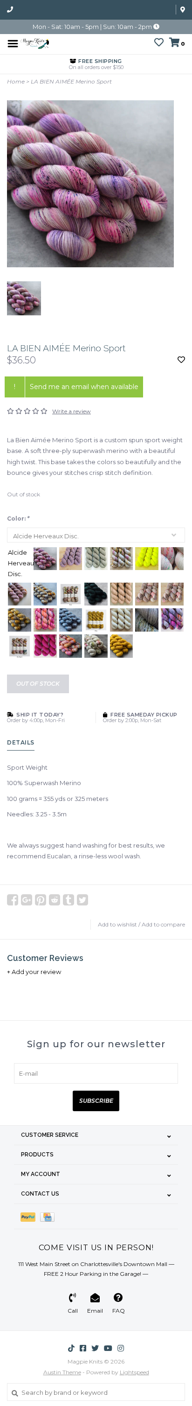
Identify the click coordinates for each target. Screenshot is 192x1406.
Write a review (71, 411)
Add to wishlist (117, 924)
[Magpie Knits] (35, 43)
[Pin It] (40, 899)
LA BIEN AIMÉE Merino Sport (71, 81)
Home (16, 81)
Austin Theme (62, 1372)
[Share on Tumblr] (68, 899)
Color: (18, 518)
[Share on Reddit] (54, 899)
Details (20, 742)
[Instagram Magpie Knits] (121, 1348)
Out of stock (38, 683)
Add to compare (163, 924)
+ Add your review (34, 971)
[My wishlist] (159, 43)
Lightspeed (134, 1372)
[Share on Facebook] (12, 899)
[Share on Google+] (26, 899)
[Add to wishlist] (181, 360)
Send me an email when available (84, 387)
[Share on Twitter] (82, 899)
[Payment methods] (30, 1216)
